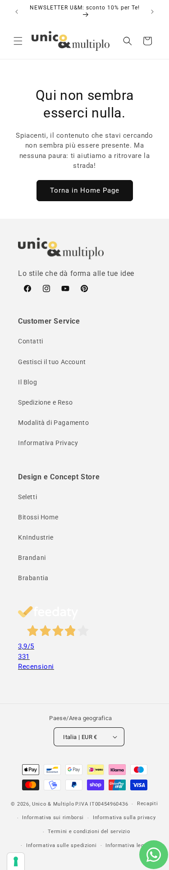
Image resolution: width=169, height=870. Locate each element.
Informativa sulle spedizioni (61, 845)
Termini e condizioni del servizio (89, 831)
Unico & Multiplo (53, 804)
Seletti (27, 496)
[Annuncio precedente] (17, 12)
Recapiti (147, 804)
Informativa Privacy (48, 442)
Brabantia (33, 578)
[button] (18, 41)
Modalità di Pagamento (53, 422)
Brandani (32, 557)
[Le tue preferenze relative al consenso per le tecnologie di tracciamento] (15, 861)
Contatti (30, 341)
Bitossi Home (38, 517)
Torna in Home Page (84, 190)
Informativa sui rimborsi (53, 817)
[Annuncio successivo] (152, 12)
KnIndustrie (36, 537)
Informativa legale (128, 845)
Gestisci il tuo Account (52, 361)
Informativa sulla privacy (124, 817)
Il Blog (27, 382)
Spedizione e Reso (45, 402)
